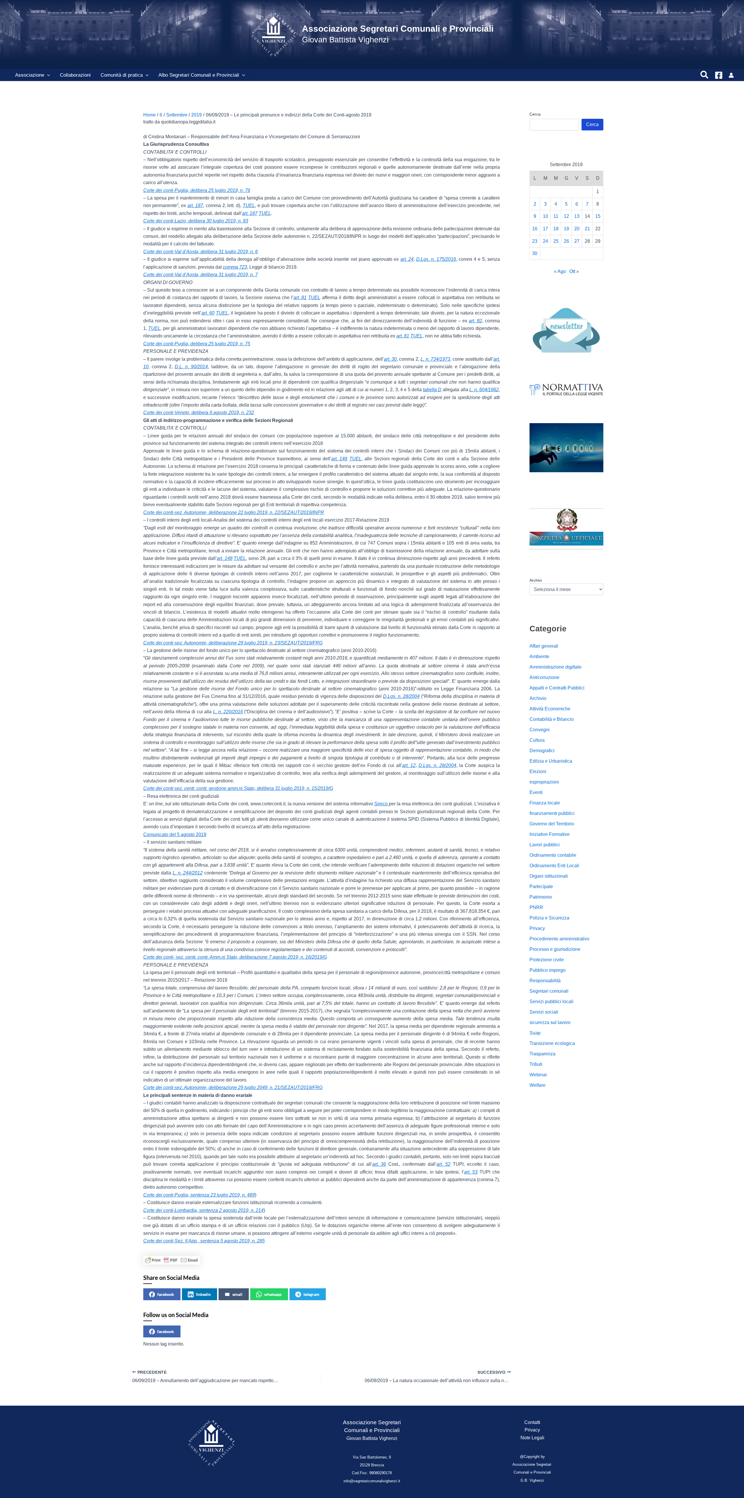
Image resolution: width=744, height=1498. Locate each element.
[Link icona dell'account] (731, 75)
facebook (165, 1294)
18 (556, 228)
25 (556, 241)
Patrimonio (541, 897)
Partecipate (541, 886)
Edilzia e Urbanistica (551, 761)
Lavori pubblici (545, 844)
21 (587, 228)
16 (534, 228)
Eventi (536, 792)
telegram (311, 1294)
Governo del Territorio (552, 823)
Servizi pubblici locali (551, 1001)
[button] (47, 75)
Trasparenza (542, 1053)
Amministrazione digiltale (556, 666)
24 (545, 241)
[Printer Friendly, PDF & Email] (171, 1260)
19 (566, 228)
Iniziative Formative (550, 834)
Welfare (538, 1085)
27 (577, 241)
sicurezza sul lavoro (550, 1022)
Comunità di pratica (122, 75)
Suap (535, 1032)
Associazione (29, 75)
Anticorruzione (544, 677)
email (237, 1294)
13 (577, 216)
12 (566, 216)
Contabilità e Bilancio (552, 719)
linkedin (203, 1294)
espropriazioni (544, 781)
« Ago (560, 271)
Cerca (535, 114)
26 (566, 241)
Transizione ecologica (552, 1043)
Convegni (540, 729)
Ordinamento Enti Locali (554, 865)
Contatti (532, 1422)
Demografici (542, 750)
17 (545, 228)
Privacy (537, 928)
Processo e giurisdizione (555, 949)
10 (545, 216)
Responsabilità (545, 980)
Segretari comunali (549, 991)
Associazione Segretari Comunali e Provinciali (397, 28)
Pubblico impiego (548, 970)
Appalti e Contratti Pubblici (557, 687)
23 (534, 241)
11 (555, 216)
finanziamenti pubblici (552, 813)
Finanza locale (545, 802)
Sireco (381, 803)
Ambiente (539, 656)
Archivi (536, 580)
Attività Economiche (550, 708)
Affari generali (544, 646)
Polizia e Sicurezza (549, 917)
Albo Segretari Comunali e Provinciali (198, 75)
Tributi (536, 1064)
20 (577, 228)
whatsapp (273, 1294)
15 (597, 216)
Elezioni (538, 771)
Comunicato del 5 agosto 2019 (174, 834)
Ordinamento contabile (553, 855)
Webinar (538, 1074)
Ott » (574, 271)
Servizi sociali (544, 1012)
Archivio (538, 698)
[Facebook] (719, 75)
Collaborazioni (75, 75)
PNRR (536, 907)
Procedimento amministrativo (559, 938)
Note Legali (532, 1437)
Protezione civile (547, 959)
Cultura (537, 740)
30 (534, 253)
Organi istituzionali (549, 876)
